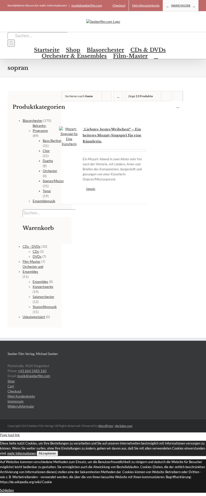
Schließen (7, 490)
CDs (36, 252)
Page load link (10, 435)
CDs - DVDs (31, 246)
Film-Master (31, 262)
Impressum (16, 401)
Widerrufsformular (21, 406)
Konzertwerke (43, 287)
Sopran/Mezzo (53, 181)
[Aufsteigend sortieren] (118, 96)
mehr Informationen (21, 453)
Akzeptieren (47, 453)
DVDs (37, 257)
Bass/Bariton (52, 141)
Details (90, 189)
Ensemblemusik (44, 201)
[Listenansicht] (178, 106)
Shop (11, 381)
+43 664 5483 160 (32, 371)
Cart (11, 386)
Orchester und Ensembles (33, 269)
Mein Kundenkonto (21, 396)
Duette (48, 161)
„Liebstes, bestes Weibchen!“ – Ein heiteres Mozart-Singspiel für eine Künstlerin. (112, 135)
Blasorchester (32, 121)
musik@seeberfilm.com (86, 5)
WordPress (105, 426)
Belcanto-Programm (40, 128)
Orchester (50, 171)
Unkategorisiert (34, 317)
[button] (156, 56)
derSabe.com (123, 426)
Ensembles (40, 282)
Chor (46, 151)
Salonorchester (43, 297)
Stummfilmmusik (45, 307)
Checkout (14, 391)
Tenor (47, 191)
